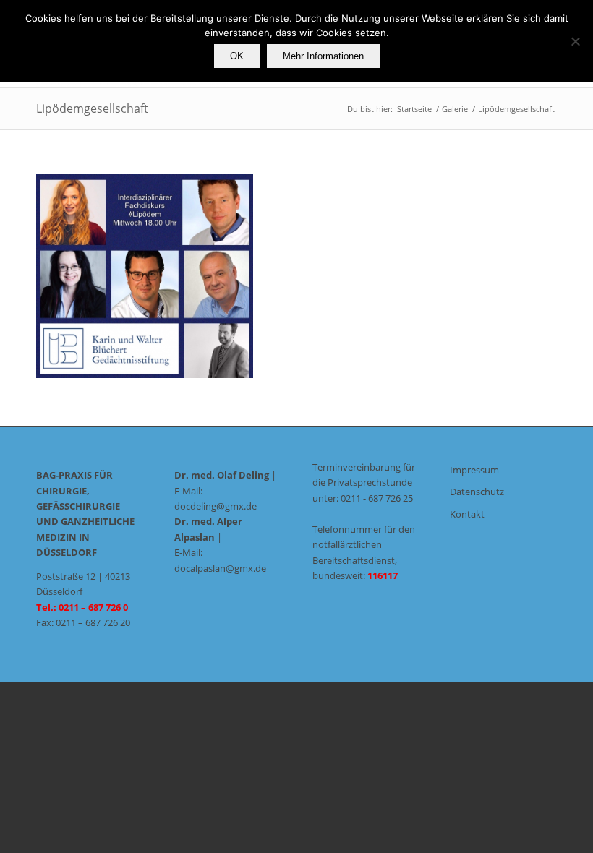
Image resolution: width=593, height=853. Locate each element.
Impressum (474, 469)
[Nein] (575, 41)
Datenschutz (477, 491)
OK (237, 56)
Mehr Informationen (323, 56)
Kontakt (467, 513)
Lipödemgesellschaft (92, 108)
